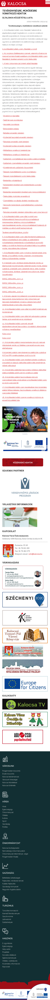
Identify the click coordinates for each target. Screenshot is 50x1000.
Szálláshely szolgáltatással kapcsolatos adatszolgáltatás (24, 159)
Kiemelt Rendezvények (11, 913)
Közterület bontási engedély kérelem (17, 146)
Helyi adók (6, 949)
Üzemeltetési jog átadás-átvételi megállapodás (20, 201)
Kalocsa (13, 3)
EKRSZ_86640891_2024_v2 (12, 283)
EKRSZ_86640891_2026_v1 (12, 292)
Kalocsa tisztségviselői (10, 848)
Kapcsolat (6, 967)
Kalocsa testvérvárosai (10, 777)
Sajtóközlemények (9, 958)
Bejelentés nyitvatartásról (12, 180)
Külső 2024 (6, 334)
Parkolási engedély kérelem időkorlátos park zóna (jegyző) (25, 212)
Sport (4, 821)
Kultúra (5, 818)
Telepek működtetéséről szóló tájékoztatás (19, 176)
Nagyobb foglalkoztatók (11, 889)
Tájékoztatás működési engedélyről (16, 196)
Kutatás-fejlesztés (8, 884)
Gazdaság (6, 824)
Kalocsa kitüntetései (9, 782)
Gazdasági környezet (10, 887)
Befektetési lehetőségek (11, 878)
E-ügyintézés (7, 943)
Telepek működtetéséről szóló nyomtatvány (19, 172)
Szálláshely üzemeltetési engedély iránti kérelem (21, 163)
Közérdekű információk (11, 964)
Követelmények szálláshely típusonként (18, 168)
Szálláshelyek (7, 922)
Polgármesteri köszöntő (11, 771)
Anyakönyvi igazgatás (11, 116)
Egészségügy (7, 809)
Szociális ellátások (9, 955)
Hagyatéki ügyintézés (11, 124)
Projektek (5, 952)
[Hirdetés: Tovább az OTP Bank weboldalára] (25, 431)
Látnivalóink (6, 919)
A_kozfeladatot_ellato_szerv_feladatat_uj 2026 (19, 49)
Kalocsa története (8, 785)
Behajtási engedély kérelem (13, 133)
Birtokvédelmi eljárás (11, 129)
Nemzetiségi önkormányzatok (13, 851)
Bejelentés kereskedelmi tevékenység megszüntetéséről (24, 192)
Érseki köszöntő (8, 774)
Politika (5, 827)
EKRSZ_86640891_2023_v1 (12, 279)
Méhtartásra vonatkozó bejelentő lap (16, 150)
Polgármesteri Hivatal (10, 857)
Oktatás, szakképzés (9, 961)
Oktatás (5, 815)
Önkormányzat (7, 812)
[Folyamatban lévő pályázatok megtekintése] (18, 999)
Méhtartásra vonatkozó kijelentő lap (16, 155)
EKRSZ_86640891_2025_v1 (12, 287)
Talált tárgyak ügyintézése (13, 120)
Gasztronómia (7, 916)
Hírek (4, 806)
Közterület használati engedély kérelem (18, 137)
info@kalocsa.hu (35, 554)
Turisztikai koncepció (10, 911)
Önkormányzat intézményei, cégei (15, 854)
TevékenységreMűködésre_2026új (15, 232)
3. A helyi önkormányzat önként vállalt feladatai (19, 63)
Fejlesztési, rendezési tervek (12, 881)
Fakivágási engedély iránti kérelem (16, 142)
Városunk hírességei (9, 780)
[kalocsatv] (25, 704)
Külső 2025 (6, 338)
